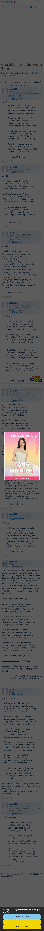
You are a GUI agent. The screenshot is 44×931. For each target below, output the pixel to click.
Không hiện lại (22, 926)
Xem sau (22, 921)
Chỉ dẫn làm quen (22, 916)
